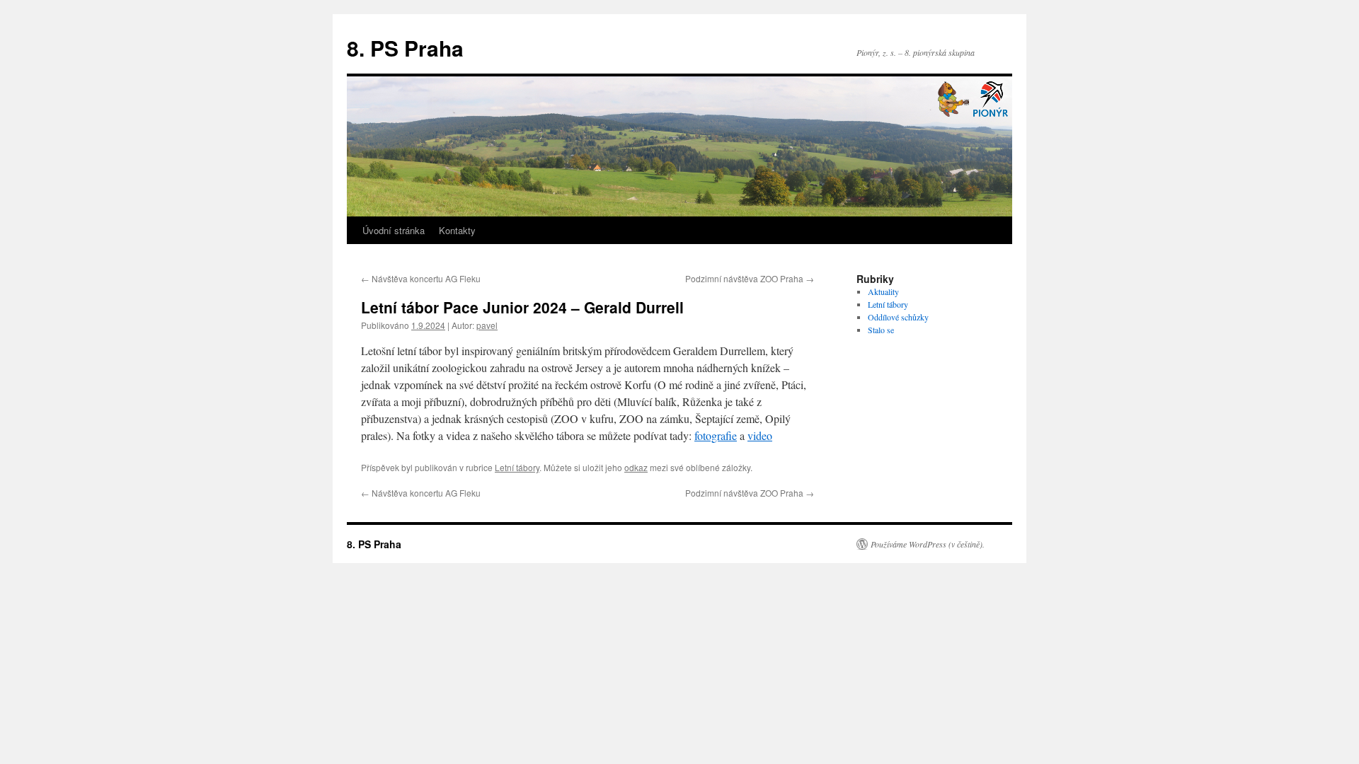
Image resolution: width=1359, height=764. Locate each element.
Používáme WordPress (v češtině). (928, 544)
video (759, 435)
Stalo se (881, 329)
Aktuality (883, 291)
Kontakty (457, 230)
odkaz (636, 467)
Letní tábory (517, 467)
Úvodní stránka (393, 230)
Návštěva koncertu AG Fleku (421, 278)
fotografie (715, 435)
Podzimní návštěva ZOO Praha (749, 278)
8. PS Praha (405, 48)
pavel (487, 325)
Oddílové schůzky (898, 317)
